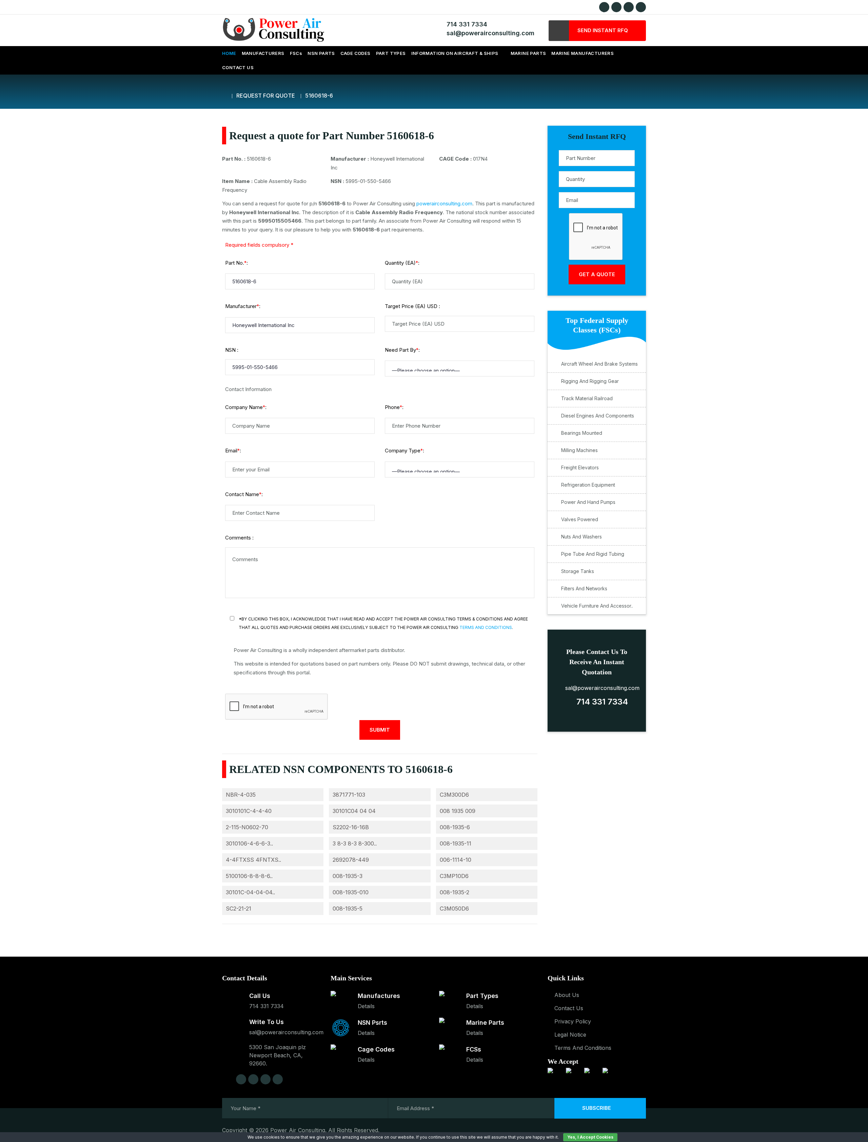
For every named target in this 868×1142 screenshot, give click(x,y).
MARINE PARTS (528, 53)
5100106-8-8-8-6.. (249, 876)
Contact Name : (244, 494)
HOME (229, 53)
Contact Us (568, 1008)
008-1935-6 (455, 827)
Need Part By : (402, 350)
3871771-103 (349, 794)
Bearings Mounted (581, 433)
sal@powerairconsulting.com (488, 33)
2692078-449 (351, 859)
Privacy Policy (572, 1021)
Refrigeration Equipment (588, 485)
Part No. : (236, 263)
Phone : (394, 407)
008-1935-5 (347, 908)
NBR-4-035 (241, 794)
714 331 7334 (465, 24)
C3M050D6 (454, 908)
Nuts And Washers (581, 536)
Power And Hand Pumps (588, 502)
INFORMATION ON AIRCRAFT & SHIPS (454, 53)
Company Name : (246, 407)
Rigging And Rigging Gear (590, 381)
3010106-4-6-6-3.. (249, 843)
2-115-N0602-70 (247, 827)
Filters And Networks (584, 588)
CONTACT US (238, 67)
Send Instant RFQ (603, 30)
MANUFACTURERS (263, 53)
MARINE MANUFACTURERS (582, 53)
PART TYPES (391, 53)
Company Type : (404, 450)
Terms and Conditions (485, 627)
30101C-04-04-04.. (250, 892)
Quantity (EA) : (402, 263)
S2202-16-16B (351, 827)
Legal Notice (570, 1034)
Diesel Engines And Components (597, 416)
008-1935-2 (454, 892)
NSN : (231, 350)
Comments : (239, 537)
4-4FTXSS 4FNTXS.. (253, 859)
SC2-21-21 (238, 908)
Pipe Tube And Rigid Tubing (592, 554)
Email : (233, 450)
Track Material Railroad (587, 398)
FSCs (296, 53)
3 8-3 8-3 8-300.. (355, 843)
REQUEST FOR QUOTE (265, 95)
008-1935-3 (347, 876)
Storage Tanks (577, 571)
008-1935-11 (455, 843)
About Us (566, 995)
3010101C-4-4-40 (249, 811)
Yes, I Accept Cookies (590, 1137)
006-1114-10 (455, 859)
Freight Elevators (580, 467)
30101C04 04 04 (354, 811)
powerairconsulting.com (444, 203)
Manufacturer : (242, 306)
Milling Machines (579, 450)
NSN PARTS (321, 53)
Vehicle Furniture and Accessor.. (597, 606)
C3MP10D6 (454, 876)
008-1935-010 (351, 892)
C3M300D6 (454, 794)
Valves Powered (579, 519)
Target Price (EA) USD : (412, 306)
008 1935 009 (457, 811)
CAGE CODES (355, 53)
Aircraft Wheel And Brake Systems (599, 364)
